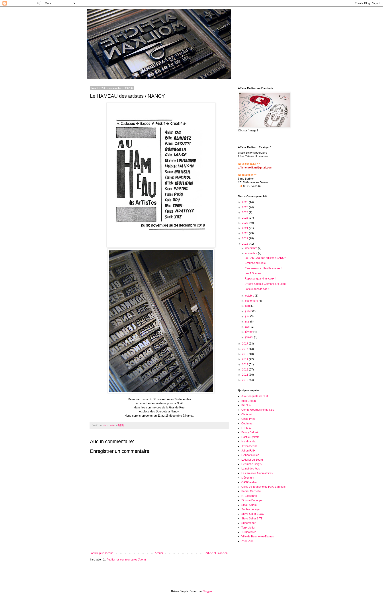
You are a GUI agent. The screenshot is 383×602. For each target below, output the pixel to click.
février (249, 331)
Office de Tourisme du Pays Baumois (263, 486)
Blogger (207, 591)
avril (248, 326)
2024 (245, 212)
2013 (245, 364)
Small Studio (249, 505)
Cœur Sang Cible (255, 263)
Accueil (159, 553)
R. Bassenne (249, 495)
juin (247, 316)
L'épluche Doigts (251, 464)
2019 (245, 238)
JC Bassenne (249, 446)
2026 (245, 202)
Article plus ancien (216, 553)
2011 (245, 374)
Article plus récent (102, 553)
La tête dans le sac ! (257, 289)
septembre (252, 300)
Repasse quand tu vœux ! (260, 278)
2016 (245, 349)
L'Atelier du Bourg (252, 459)
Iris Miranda (248, 441)
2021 (245, 228)
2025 (245, 207)
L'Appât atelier (250, 455)
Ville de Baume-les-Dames (257, 536)
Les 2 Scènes (253, 273)
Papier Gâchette (251, 491)
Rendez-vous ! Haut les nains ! (263, 268)
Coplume (246, 423)
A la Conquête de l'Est (254, 396)
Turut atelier (248, 532)
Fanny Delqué (249, 432)
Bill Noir (246, 405)
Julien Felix (248, 450)
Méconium (247, 477)
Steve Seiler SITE (251, 518)
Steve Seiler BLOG (252, 513)
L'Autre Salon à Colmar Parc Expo (265, 283)
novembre (251, 253)
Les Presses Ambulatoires (257, 473)
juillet (248, 311)
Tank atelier (248, 527)
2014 (245, 359)
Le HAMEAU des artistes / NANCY (265, 257)
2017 (245, 343)
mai (247, 321)
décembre (251, 248)
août (248, 305)
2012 (245, 369)
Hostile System (250, 437)
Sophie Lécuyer (250, 509)
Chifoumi (246, 414)
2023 (245, 217)
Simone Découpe (251, 500)
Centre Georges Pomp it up (257, 409)
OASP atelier (249, 482)
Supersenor (248, 523)
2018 (245, 243)
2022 (245, 222)
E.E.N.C (246, 428)
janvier (249, 337)
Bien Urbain (248, 400)
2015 (245, 354)
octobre (250, 295)
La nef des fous (250, 468)
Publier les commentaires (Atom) (126, 559)
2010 (245, 380)
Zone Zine (247, 541)
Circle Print (248, 418)
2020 (245, 233)
